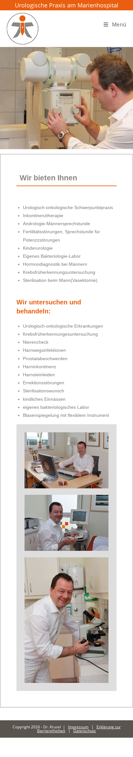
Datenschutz (84, 730)
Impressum (78, 727)
